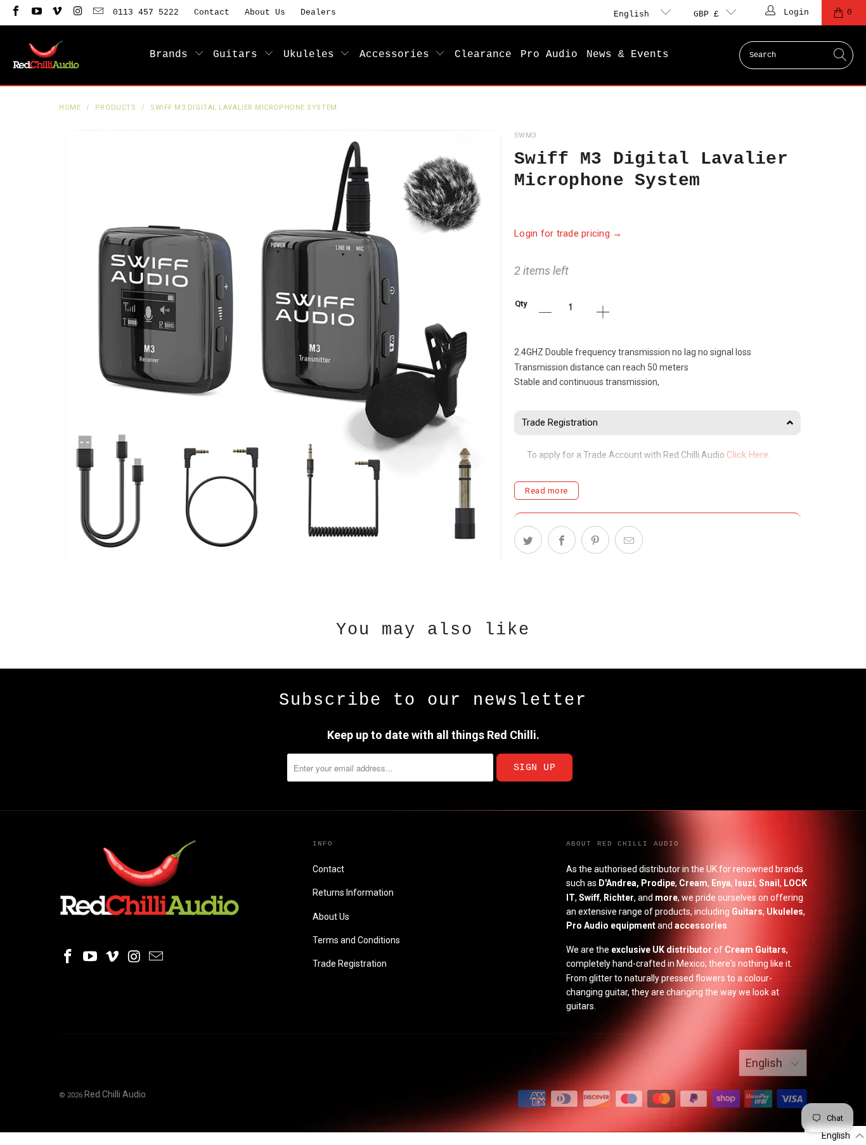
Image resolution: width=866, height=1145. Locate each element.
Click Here (747, 455)
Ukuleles (311, 54)
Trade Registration (350, 964)
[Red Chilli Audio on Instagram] (76, 12)
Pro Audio (549, 54)
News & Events (627, 54)
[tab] (657, 422)
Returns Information (353, 892)
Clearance (483, 54)
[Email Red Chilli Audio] (97, 12)
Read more (546, 490)
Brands (172, 54)
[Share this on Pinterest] (595, 540)
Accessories (397, 54)
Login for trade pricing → (568, 233)
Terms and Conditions (356, 940)
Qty (521, 303)
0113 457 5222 (146, 12)
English (634, 14)
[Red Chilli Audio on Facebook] (15, 12)
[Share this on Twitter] (528, 540)
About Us (265, 12)
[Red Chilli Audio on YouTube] (35, 12)
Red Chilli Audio (115, 1094)
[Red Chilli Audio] (46, 55)
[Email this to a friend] (629, 540)
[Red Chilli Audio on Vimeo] (56, 12)
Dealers (318, 12)
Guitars (238, 54)
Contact (211, 12)
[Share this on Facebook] (562, 540)
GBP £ (706, 14)
